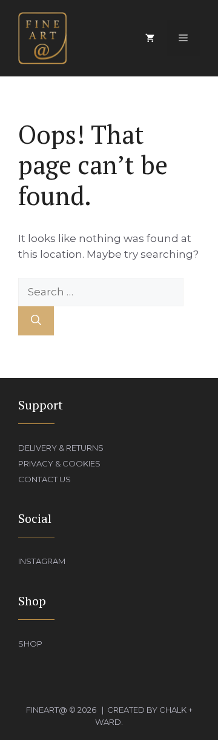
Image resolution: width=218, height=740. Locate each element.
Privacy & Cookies (59, 463)
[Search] (36, 320)
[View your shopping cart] (150, 38)
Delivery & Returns (61, 447)
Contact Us (44, 479)
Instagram (41, 561)
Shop (30, 643)
